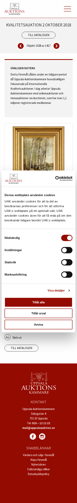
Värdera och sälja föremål (38, 455)
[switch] (66, 250)
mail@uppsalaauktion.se (38, 428)
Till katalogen (38, 35)
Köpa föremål (38, 460)
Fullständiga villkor (38, 469)
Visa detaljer (56, 290)
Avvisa (38, 324)
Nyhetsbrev (38, 464)
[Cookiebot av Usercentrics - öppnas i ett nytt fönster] (55, 178)
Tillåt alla (38, 302)
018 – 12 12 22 (41, 423)
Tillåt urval (38, 313)
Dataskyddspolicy (38, 474)
